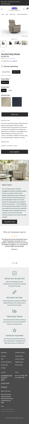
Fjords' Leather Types (9, 145)
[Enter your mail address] (12, 409)
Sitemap (3, 368)
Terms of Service (19, 359)
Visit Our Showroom (6, 362)
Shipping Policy (19, 362)
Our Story (3, 356)
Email (2, 406)
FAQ (2, 359)
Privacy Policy (19, 356)
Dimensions (5, 141)
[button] (9, 222)
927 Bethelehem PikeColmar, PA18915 (6, 377)
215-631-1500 (5, 383)
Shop (7, 14)
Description (5, 120)
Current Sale (4, 365)
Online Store (12, 14)
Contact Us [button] (4, 387)
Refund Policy (19, 365)
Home (2, 14)
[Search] (23, 9)
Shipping (3, 58)
